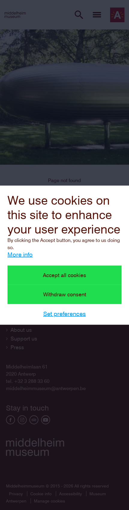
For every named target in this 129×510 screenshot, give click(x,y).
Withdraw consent (64, 294)
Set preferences (64, 313)
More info (20, 254)
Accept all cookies (64, 275)
